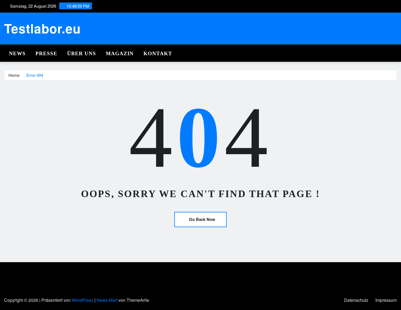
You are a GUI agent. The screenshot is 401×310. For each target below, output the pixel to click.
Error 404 (34, 75)
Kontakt (157, 53)
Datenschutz (356, 300)
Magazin (120, 53)
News (17, 53)
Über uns (81, 53)
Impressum (386, 300)
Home (13, 75)
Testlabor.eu (42, 28)
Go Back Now (202, 219)
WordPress (82, 300)
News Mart (107, 300)
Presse (46, 53)
